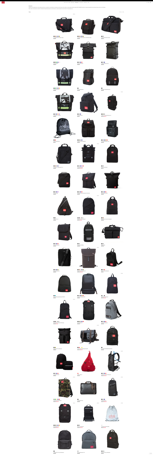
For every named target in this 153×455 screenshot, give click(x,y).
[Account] (149, 2)
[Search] (147, 2)
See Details (80, 0)
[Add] (98, 86)
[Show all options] (60, 36)
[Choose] (74, 34)
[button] (123, 12)
